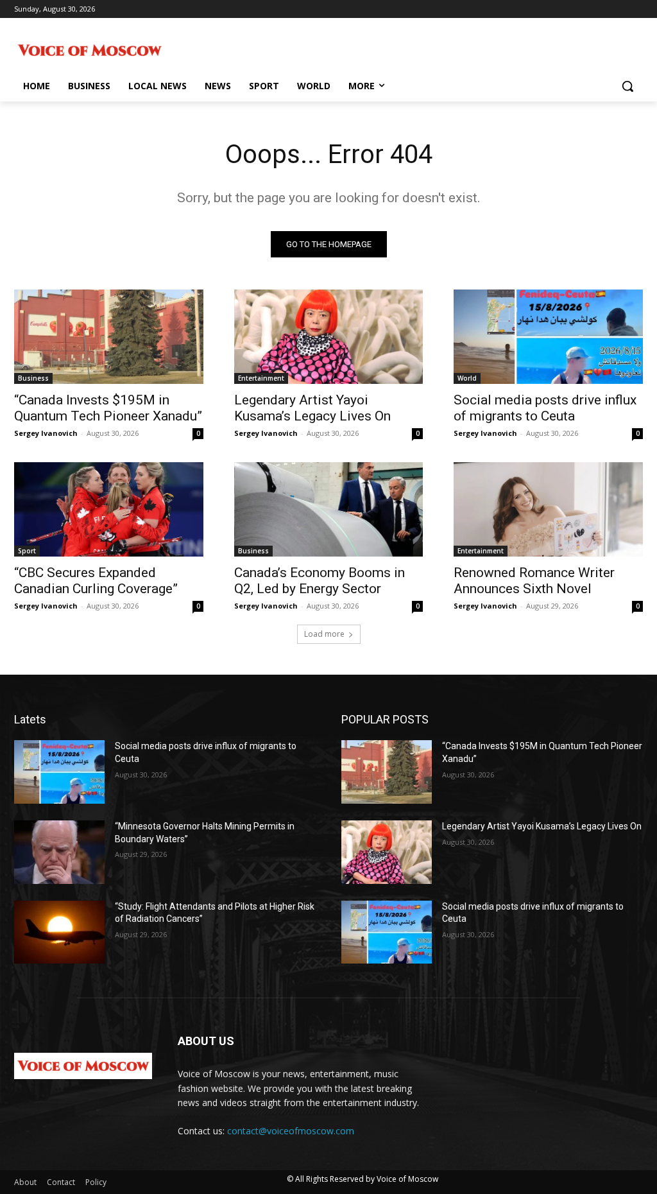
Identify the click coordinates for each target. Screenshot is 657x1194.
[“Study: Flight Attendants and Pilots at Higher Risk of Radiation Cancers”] (59, 932)
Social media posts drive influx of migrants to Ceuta (545, 408)
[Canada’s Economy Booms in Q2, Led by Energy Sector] (328, 509)
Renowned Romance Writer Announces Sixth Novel (534, 580)
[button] (627, 86)
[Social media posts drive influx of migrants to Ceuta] (548, 337)
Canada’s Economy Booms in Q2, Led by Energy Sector (319, 580)
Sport (27, 550)
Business (33, 378)
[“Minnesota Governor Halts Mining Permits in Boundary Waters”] (59, 852)
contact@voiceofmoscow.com (290, 1131)
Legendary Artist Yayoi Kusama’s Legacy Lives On (312, 408)
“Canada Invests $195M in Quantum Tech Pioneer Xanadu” (108, 408)
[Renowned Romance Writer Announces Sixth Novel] (548, 509)
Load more (324, 633)
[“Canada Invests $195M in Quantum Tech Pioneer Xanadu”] (108, 337)
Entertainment (261, 378)
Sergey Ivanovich (46, 433)
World (467, 378)
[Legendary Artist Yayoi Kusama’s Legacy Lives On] (328, 337)
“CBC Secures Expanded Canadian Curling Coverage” (96, 580)
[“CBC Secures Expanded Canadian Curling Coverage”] (108, 509)
